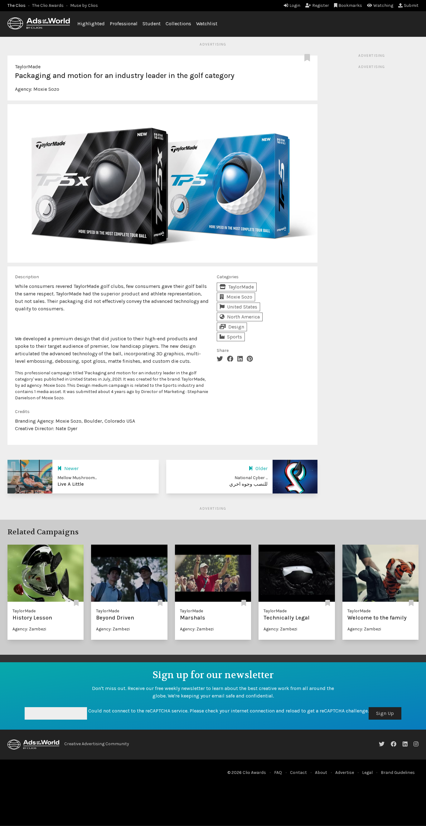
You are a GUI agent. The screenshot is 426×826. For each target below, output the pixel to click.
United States (242, 307)
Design (236, 327)
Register (320, 5)
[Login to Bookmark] (308, 58)
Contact (298, 772)
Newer (71, 468)
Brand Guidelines (398, 772)
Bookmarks (350, 5)
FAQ (278, 772)
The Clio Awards (48, 5)
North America (243, 317)
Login (294, 5)
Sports (234, 337)
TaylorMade (28, 67)
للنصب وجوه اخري (248, 484)
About (321, 772)
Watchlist (206, 24)
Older (261, 468)
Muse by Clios (84, 5)
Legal (367, 772)
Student (152, 24)
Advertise (344, 772)
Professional (124, 24)
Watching (383, 5)
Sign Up (385, 713)
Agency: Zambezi (29, 629)
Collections (178, 24)
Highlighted (91, 24)
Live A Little (70, 484)
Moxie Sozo (46, 89)
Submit (411, 5)
